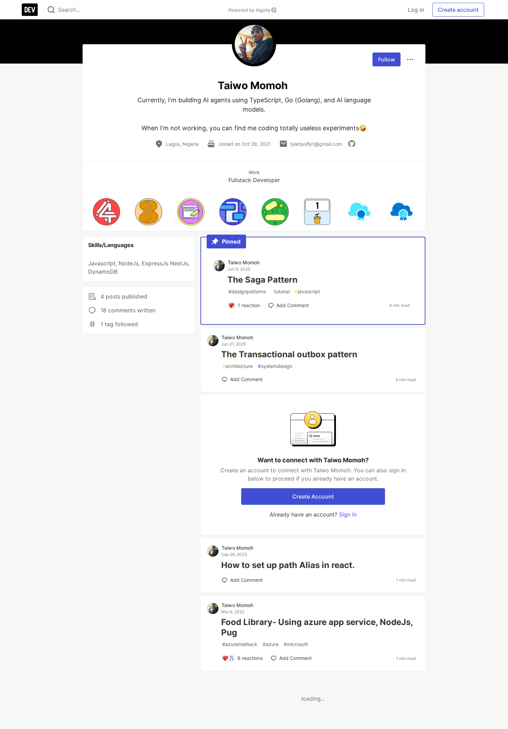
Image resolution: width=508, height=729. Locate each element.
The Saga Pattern (262, 280)
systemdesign (275, 366)
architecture (237, 366)
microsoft (296, 644)
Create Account (313, 496)
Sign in (348, 514)
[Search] (51, 9)
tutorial (280, 291)
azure (271, 644)
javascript (307, 291)
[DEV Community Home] (29, 10)
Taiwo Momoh (244, 262)
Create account (458, 9)
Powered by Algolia (249, 10)
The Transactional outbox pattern (289, 354)
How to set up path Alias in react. (288, 565)
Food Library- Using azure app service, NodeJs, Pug (317, 627)
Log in (416, 9)
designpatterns (247, 291)
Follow (386, 59)
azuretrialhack (239, 644)
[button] (106, 212)
